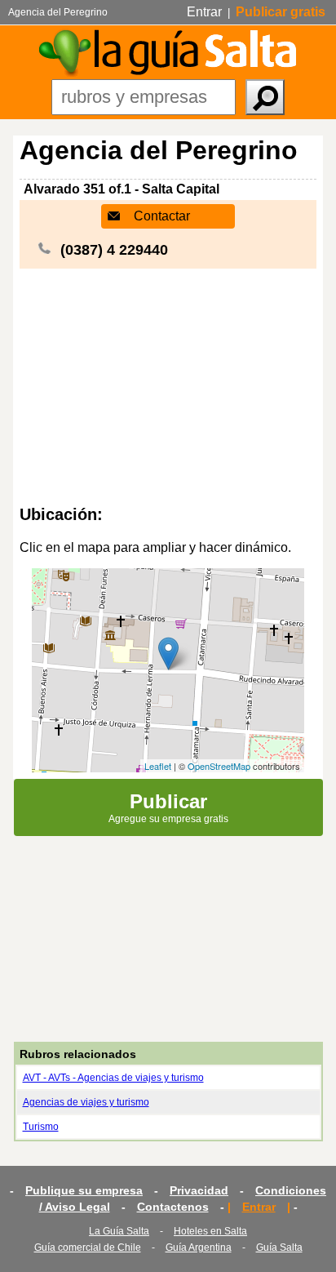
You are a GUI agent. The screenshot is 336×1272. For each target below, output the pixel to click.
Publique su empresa (84, 1190)
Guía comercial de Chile (87, 1247)
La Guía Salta (119, 1231)
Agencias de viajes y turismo (86, 1102)
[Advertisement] (168, 387)
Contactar (162, 216)
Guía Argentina (199, 1247)
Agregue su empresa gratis (168, 807)
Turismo (41, 1126)
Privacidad (199, 1190)
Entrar (204, 12)
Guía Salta (279, 1247)
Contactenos (173, 1206)
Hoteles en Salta (210, 1231)
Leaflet (157, 765)
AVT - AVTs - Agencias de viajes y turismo (113, 1077)
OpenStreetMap (219, 765)
